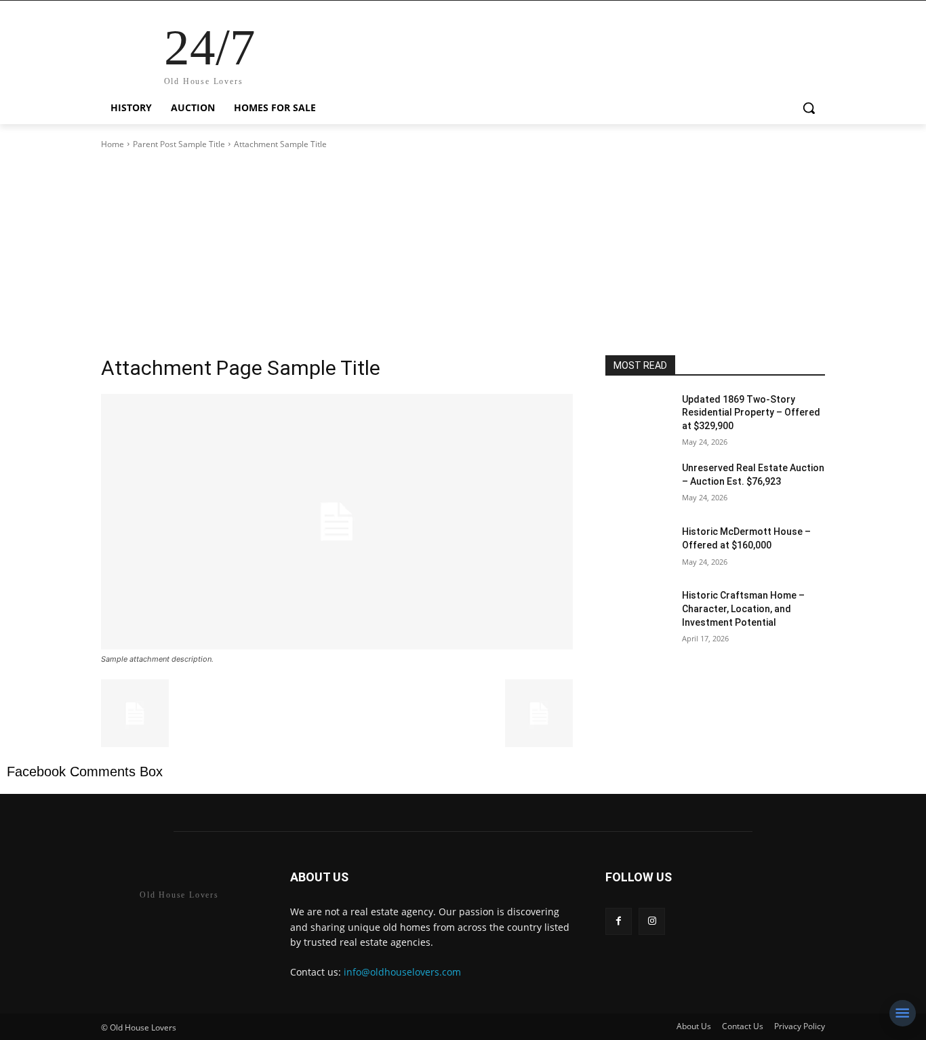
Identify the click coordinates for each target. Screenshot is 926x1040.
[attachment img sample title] (337, 522)
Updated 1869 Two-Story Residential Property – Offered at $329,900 (751, 412)
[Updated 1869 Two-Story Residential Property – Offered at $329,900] (638, 416)
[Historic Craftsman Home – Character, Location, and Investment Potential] (638, 612)
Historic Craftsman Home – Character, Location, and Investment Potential (743, 608)
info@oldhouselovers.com (402, 971)
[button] (808, 108)
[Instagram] (652, 921)
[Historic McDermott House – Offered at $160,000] (638, 548)
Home (112, 144)
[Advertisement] (463, 253)
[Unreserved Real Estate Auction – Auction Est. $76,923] (638, 485)
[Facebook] (618, 921)
